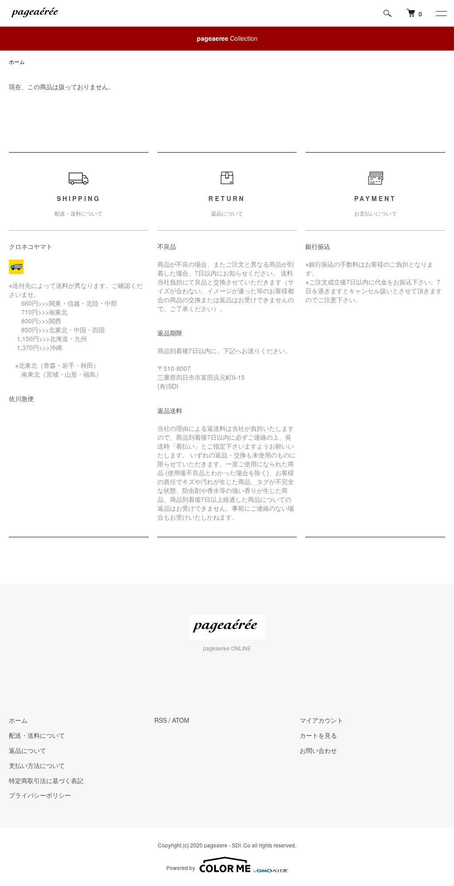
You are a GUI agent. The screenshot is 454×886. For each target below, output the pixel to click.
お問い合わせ (318, 750)
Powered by (180, 867)
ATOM (180, 720)
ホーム (17, 61)
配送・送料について (37, 735)
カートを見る (318, 735)
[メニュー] (440, 13)
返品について (27, 750)
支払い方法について (37, 765)
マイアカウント (321, 720)
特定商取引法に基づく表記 (46, 780)
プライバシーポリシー (40, 795)
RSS (160, 720)
